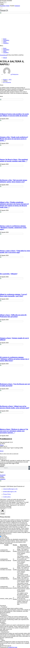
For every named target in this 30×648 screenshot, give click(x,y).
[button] (4, 9)
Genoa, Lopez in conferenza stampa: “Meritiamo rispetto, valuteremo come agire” (13, 227)
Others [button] (2, 639)
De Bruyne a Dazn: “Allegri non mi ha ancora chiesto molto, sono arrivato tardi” (14, 407)
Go (29, 467)
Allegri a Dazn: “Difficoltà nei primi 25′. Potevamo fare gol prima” (13, 315)
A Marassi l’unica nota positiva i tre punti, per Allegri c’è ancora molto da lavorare (14, 114)
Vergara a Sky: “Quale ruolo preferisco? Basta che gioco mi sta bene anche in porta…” (14, 138)
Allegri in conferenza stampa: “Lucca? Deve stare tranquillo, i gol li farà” (13, 295)
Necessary (4, 536)
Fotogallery (6, 40)
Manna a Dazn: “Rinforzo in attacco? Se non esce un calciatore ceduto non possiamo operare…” (14, 430)
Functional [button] (3, 605)
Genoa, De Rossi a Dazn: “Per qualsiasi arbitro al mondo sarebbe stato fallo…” (14, 160)
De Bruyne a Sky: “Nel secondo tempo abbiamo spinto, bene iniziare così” (13, 181)
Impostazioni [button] (3, 507)
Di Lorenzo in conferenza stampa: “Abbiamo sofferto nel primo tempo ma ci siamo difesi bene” (14, 358)
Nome (2, 457)
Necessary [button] (3, 535)
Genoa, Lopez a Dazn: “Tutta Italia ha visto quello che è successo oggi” (15, 251)
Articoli (5, 55)
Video (4, 41)
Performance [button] (3, 614)
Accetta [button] (9, 507)
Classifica (5, 43)
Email (1, 2)
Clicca (1, 445)
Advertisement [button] (4, 630)
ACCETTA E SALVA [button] (5, 646)
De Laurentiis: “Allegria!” (9, 274)
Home (4, 39)
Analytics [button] (2, 622)
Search (2, 466)
